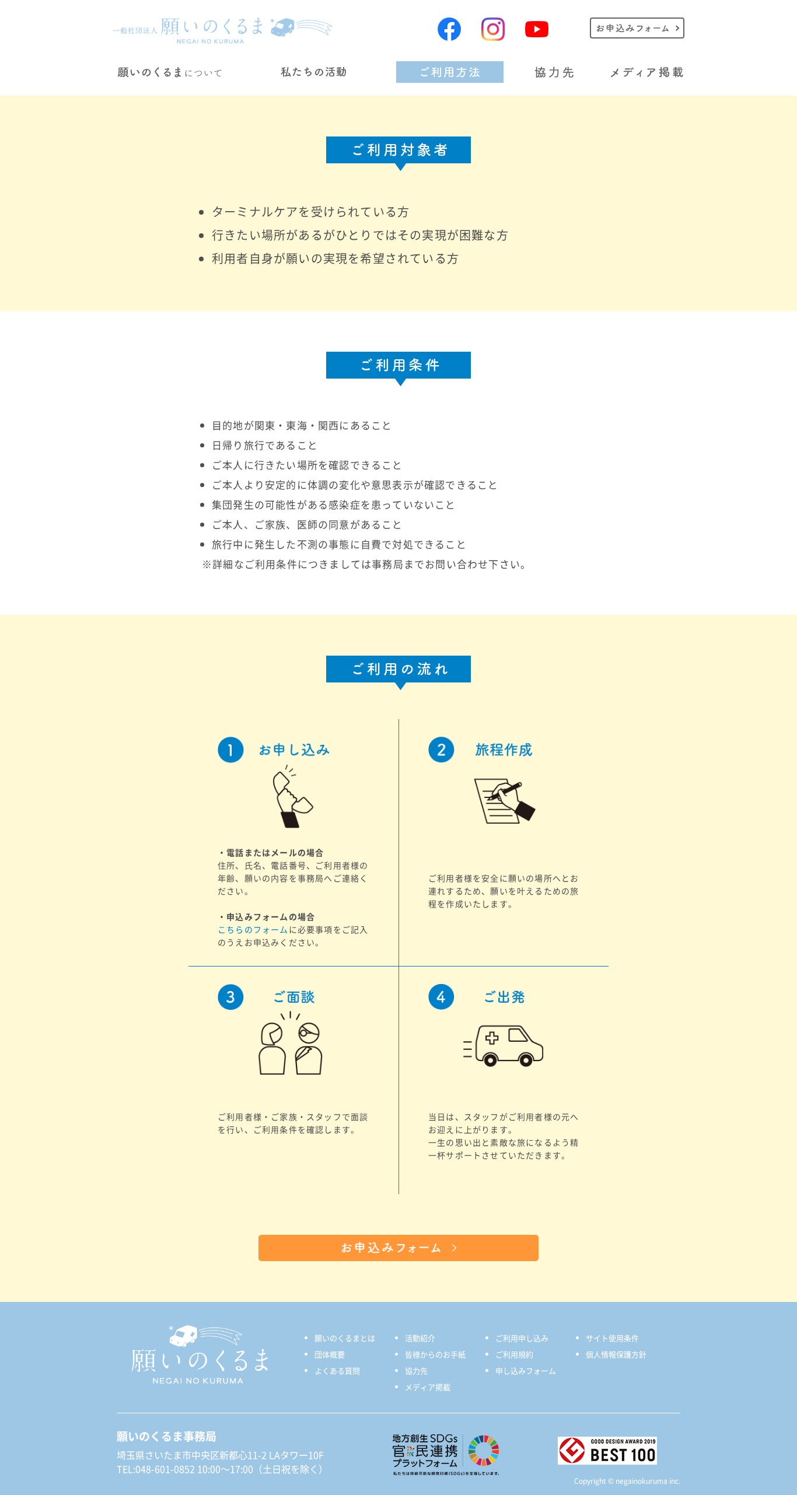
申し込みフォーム (525, 1370)
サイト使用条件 (612, 1337)
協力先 (416, 1370)
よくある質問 (337, 1370)
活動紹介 (420, 1337)
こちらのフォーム (253, 929)
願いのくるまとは (344, 1337)
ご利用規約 (514, 1354)
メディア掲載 (427, 1386)
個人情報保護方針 (616, 1354)
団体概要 (329, 1354)
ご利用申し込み (521, 1337)
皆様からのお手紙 (435, 1354)
